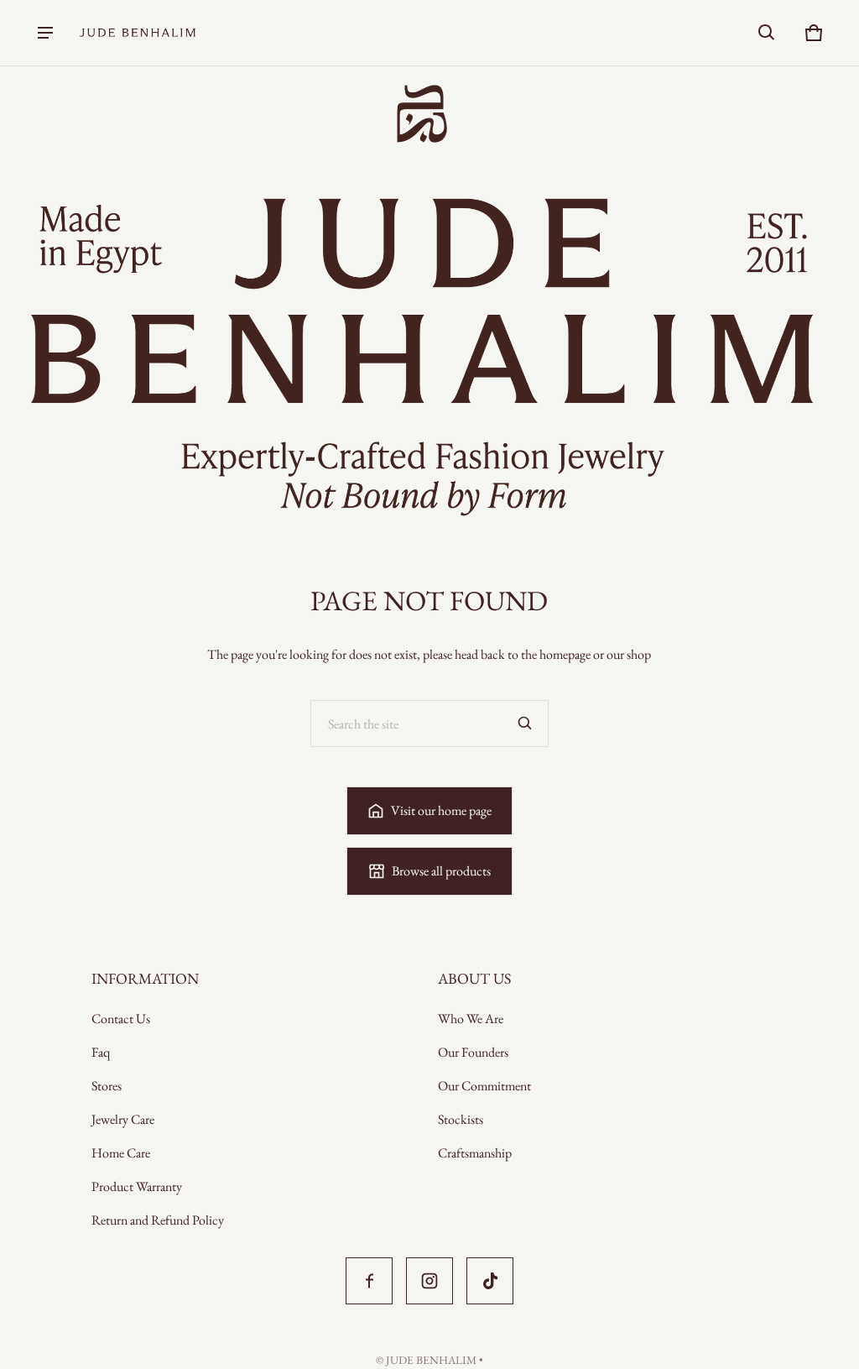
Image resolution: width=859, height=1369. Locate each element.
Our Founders (473, 1052)
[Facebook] (369, 1280)
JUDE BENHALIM (431, 1359)
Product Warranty (136, 1186)
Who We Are (470, 1018)
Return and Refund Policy (157, 1220)
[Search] (525, 723)
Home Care (120, 1153)
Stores (106, 1086)
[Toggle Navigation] (45, 32)
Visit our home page (441, 810)
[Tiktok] (489, 1280)
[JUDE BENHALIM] (137, 33)
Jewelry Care (122, 1119)
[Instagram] (429, 1280)
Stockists (460, 1119)
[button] (766, 32)
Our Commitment (484, 1086)
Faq (100, 1052)
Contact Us (120, 1018)
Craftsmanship (475, 1153)
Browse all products (441, 871)
